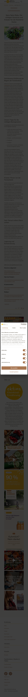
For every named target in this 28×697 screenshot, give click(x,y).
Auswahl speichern (14, 371)
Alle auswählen (14, 368)
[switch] (25, 354)
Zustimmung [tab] (5, 327)
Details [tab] (14, 327)
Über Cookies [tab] (23, 327)
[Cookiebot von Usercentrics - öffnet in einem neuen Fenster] (21, 324)
